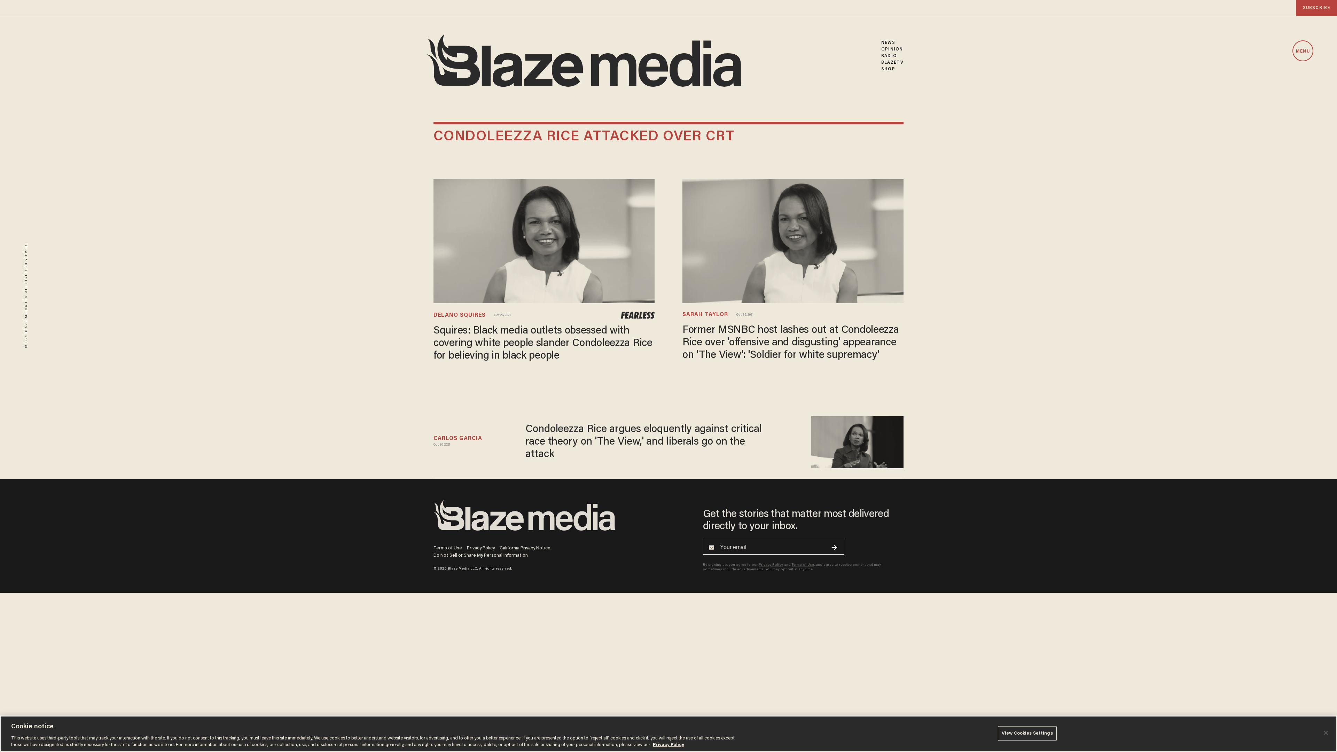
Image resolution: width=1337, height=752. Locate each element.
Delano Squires (459, 315)
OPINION (892, 49)
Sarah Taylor (705, 315)
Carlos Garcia (457, 438)
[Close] (1326, 733)
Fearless (638, 315)
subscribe (1316, 8)
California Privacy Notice (525, 548)
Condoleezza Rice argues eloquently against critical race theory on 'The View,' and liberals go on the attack (643, 442)
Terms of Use (447, 548)
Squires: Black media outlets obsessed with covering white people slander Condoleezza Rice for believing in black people (542, 343)
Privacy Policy (481, 548)
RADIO (889, 56)
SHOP (888, 69)
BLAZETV (892, 62)
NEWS (888, 42)
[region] (668, 734)
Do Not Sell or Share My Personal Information (480, 555)
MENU (1302, 51)
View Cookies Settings (1027, 733)
